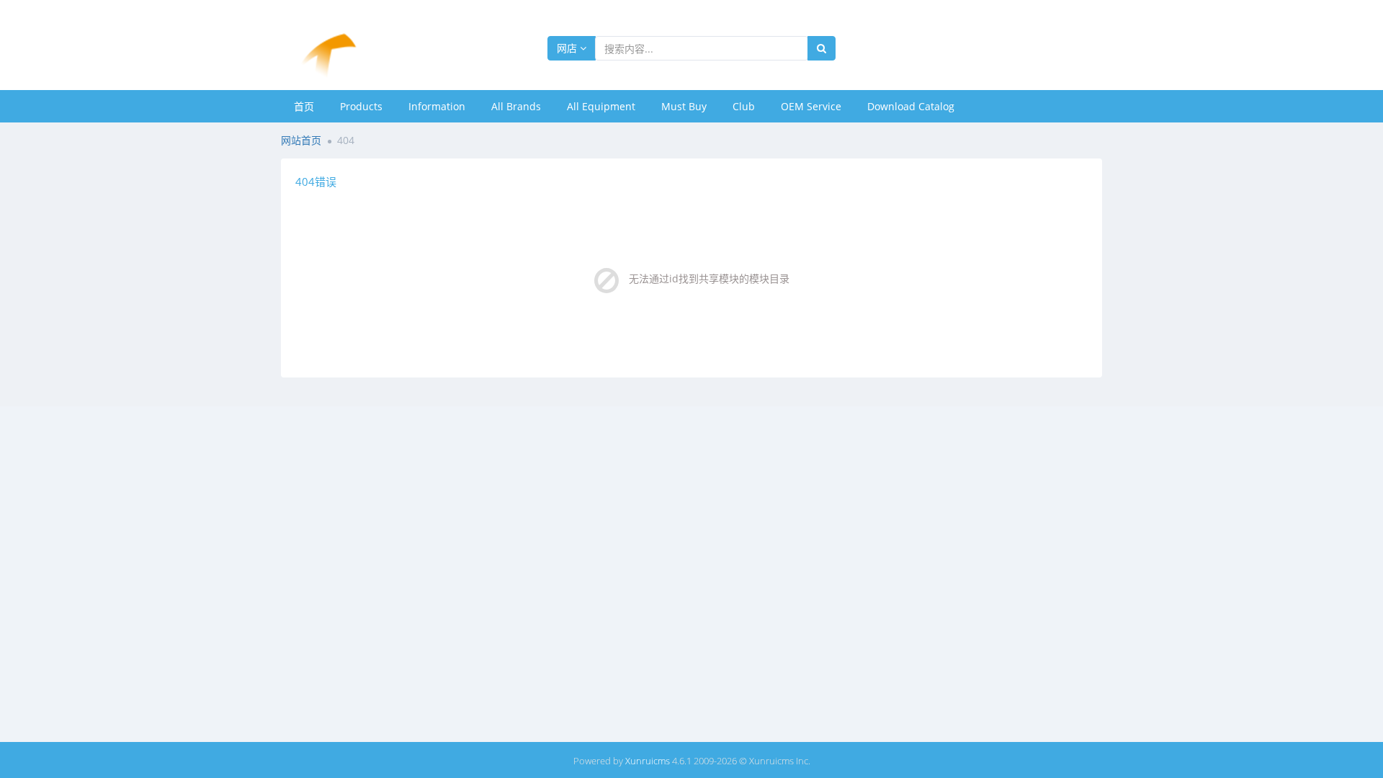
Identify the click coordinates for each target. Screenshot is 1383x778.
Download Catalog (910, 106)
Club (744, 106)
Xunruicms (647, 760)
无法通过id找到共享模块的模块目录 (709, 278)
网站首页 (301, 140)
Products (361, 106)
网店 (568, 48)
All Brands (516, 106)
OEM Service (811, 106)
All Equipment (601, 106)
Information (436, 106)
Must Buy (684, 106)
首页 (304, 106)
